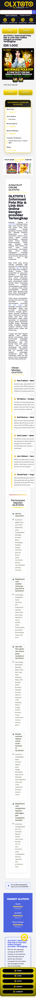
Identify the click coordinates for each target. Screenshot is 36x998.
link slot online (15, 305)
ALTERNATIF (19, 992)
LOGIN (9, 31)
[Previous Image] (3, 64)
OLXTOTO (11, 224)
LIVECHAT (19, 987)
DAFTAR (26, 31)
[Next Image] (32, 64)
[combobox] (16, 12)
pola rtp (19, 268)
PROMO (19, 971)
